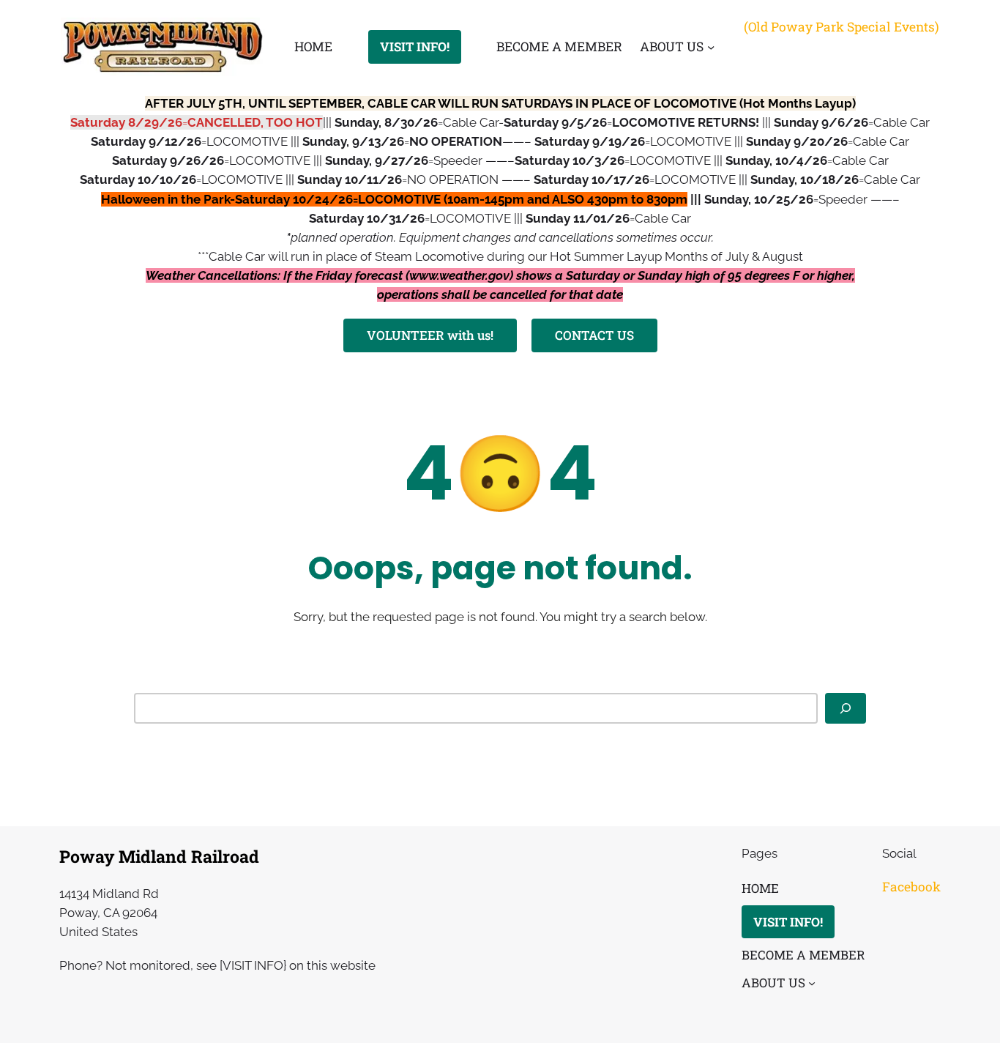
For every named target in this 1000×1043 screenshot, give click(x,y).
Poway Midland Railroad (159, 856)
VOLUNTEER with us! (430, 335)
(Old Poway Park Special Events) (841, 26)
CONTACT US (594, 335)
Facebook (911, 886)
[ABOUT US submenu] (710, 47)
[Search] (845, 708)
